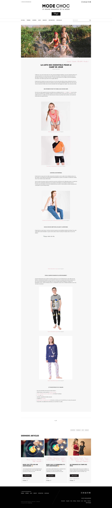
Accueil (23, 20)
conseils (78, 430)
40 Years (50, 458)
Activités (73, 430)
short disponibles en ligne (55, 166)
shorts (70, 92)
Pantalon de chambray (46, 220)
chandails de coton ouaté (44, 393)
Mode (34, 461)
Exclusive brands (51, 460)
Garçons (77, 460)
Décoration (52, 20)
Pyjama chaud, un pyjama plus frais (43, 400)
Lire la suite (27, 475)
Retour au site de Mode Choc (26, 491)
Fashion (63, 460)
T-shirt (47, 166)
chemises (51, 393)
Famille (86, 62)
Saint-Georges (88, 502)
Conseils (69, 62)
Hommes (34, 20)
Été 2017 (80, 62)
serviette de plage (52, 392)
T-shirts (38, 395)
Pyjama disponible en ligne (53, 331)
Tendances (85, 461)
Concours (34, 460)
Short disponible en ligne (53, 131)
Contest (63, 458)
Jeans (38, 393)
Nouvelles (59, 20)
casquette (44, 398)
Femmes (28, 20)
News (63, 461)
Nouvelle (39, 461)
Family (58, 460)
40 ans (28, 460)
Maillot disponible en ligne (53, 268)
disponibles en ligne (60, 220)
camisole (54, 220)
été (82, 430)
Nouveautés (79, 461)
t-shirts (65, 92)
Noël (87, 460)
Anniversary (56, 458)
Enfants (45, 20)
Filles (72, 460)
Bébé (71, 458)
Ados (39, 20)
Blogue (56, 13)
